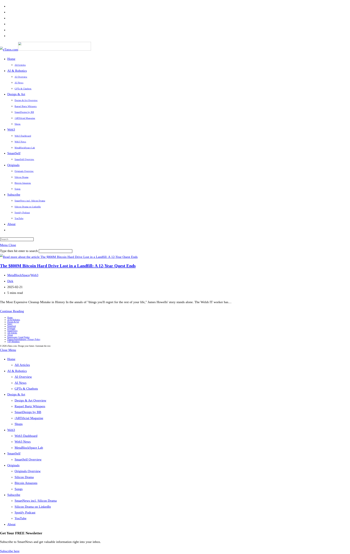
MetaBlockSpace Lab (29, 447)
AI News (20, 383)
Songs (19, 489)
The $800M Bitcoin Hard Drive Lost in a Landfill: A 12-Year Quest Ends (68, 265)
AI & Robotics (13, 319)
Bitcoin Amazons (26, 483)
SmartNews (12, 330)
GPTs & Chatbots (26, 388)
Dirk (10, 281)
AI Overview (23, 377)
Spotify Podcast (25, 512)
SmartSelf (11, 326)
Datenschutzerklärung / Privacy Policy (23, 339)
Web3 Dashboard (26, 436)
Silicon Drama (24, 477)
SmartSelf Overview (28, 459)
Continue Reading (12, 311)
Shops (19, 424)
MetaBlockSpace (18, 275)
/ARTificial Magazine (29, 418)
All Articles (12, 333)
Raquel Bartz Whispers (30, 406)
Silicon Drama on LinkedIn (33, 506)
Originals (11, 328)
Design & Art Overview (30, 400)
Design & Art (13, 322)
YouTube (20, 518)
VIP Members (13, 341)
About (10, 335)
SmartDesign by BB (28, 412)
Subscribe (13, 495)
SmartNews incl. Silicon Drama (36, 500)
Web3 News (23, 441)
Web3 (34, 275)
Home (10, 317)
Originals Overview (28, 471)
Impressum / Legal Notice (18, 337)
